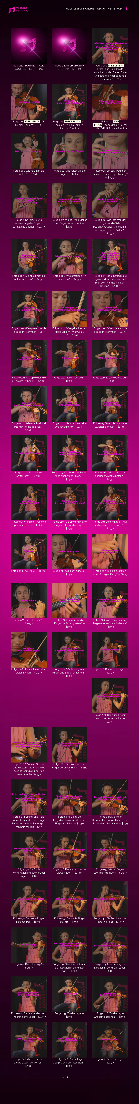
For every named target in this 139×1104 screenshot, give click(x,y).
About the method (109, 8)
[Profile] (126, 8)
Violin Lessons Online (79, 8)
